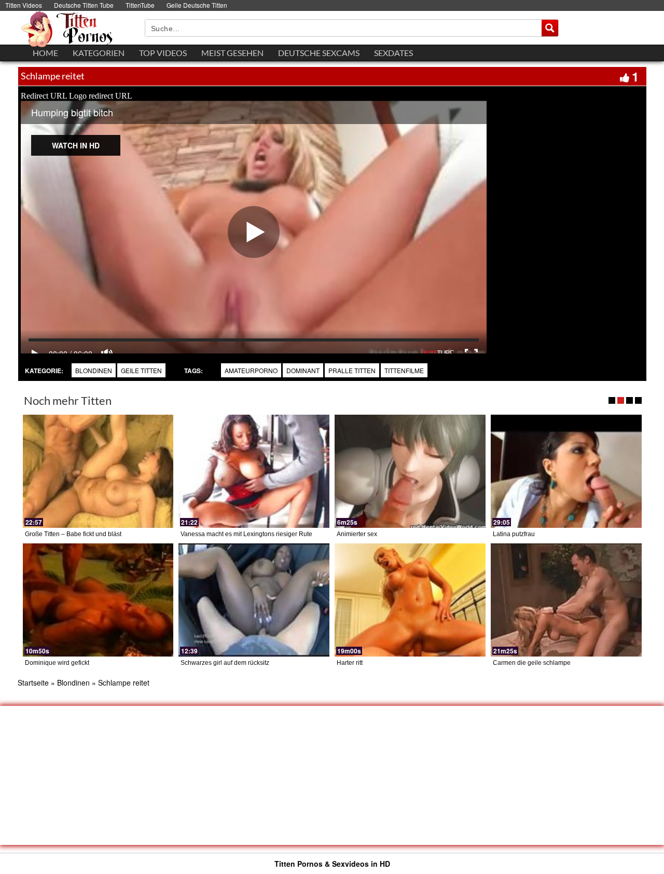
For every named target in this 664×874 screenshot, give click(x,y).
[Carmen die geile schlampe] (566, 600)
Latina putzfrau (514, 534)
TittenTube (140, 5)
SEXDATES (393, 53)
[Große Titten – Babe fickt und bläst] (98, 471)
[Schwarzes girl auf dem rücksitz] (253, 600)
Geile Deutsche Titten (197, 5)
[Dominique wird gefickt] (98, 600)
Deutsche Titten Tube (84, 5)
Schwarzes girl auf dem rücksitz (225, 662)
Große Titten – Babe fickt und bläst (73, 534)
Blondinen (93, 370)
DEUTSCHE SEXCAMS (318, 53)
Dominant (303, 370)
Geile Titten (141, 370)
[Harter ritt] (410, 600)
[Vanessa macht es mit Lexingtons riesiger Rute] (253, 471)
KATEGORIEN (99, 53)
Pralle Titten (352, 370)
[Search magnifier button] (550, 28)
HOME (45, 53)
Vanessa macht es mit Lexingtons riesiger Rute (246, 534)
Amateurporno (251, 370)
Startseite (33, 682)
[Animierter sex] (410, 471)
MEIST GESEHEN (232, 53)
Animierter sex (357, 534)
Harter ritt (350, 662)
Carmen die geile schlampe (532, 662)
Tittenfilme (404, 370)
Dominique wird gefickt (57, 662)
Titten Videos (23, 5)
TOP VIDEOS (163, 53)
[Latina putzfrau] (566, 471)
